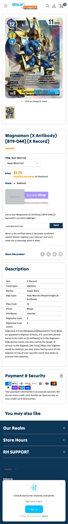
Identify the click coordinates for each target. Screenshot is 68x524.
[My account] (54, 6)
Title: (15, 158)
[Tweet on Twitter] (54, 254)
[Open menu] (5, 5)
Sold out (15, 196)
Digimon (10, 148)
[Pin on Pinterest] (48, 254)
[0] (61, 6)
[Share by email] (60, 254)
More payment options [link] (36, 202)
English (8, 469)
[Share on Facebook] (42, 254)
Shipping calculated (24, 176)
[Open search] (47, 6)
